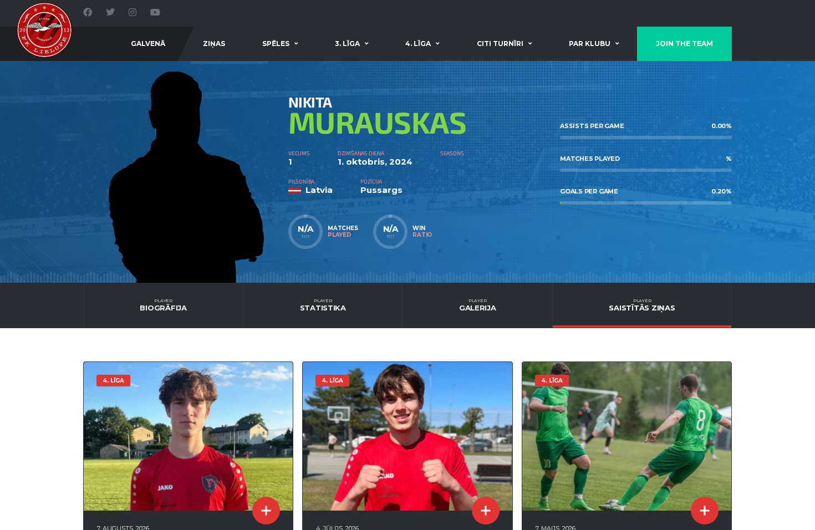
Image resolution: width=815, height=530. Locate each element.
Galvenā (148, 43)
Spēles (275, 43)
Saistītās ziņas (642, 305)
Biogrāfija (163, 305)
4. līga (418, 43)
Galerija (477, 305)
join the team (684, 43)
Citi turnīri (500, 43)
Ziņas (214, 43)
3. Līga (347, 43)
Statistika (323, 305)
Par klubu (589, 43)
